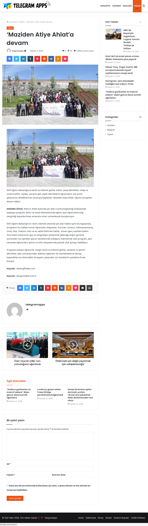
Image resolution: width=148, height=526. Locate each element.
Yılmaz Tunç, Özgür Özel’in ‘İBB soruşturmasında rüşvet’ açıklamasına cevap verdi (121, 70)
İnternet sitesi (58, 475)
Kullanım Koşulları (121, 518)
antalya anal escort (8, 524)
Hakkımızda (91, 518)
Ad (9, 464)
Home (81, 518)
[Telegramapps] (27, 6)
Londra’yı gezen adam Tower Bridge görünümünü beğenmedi (50, 392)
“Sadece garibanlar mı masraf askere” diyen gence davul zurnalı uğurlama (19, 393)
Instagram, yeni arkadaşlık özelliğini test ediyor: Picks (119, 82)
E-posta (11, 475)
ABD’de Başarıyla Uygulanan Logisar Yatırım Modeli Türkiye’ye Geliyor (131, 39)
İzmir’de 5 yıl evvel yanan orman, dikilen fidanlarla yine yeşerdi (122, 58)
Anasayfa (105, 6)
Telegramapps (51, 518)
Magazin (127, 6)
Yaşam (137, 6)
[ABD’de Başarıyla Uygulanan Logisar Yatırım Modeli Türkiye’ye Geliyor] (113, 34)
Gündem (116, 6)
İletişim (109, 518)
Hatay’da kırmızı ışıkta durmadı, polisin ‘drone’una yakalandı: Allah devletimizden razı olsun (80, 395)
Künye (100, 518)
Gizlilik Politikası (138, 518)
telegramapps (18, 51)
